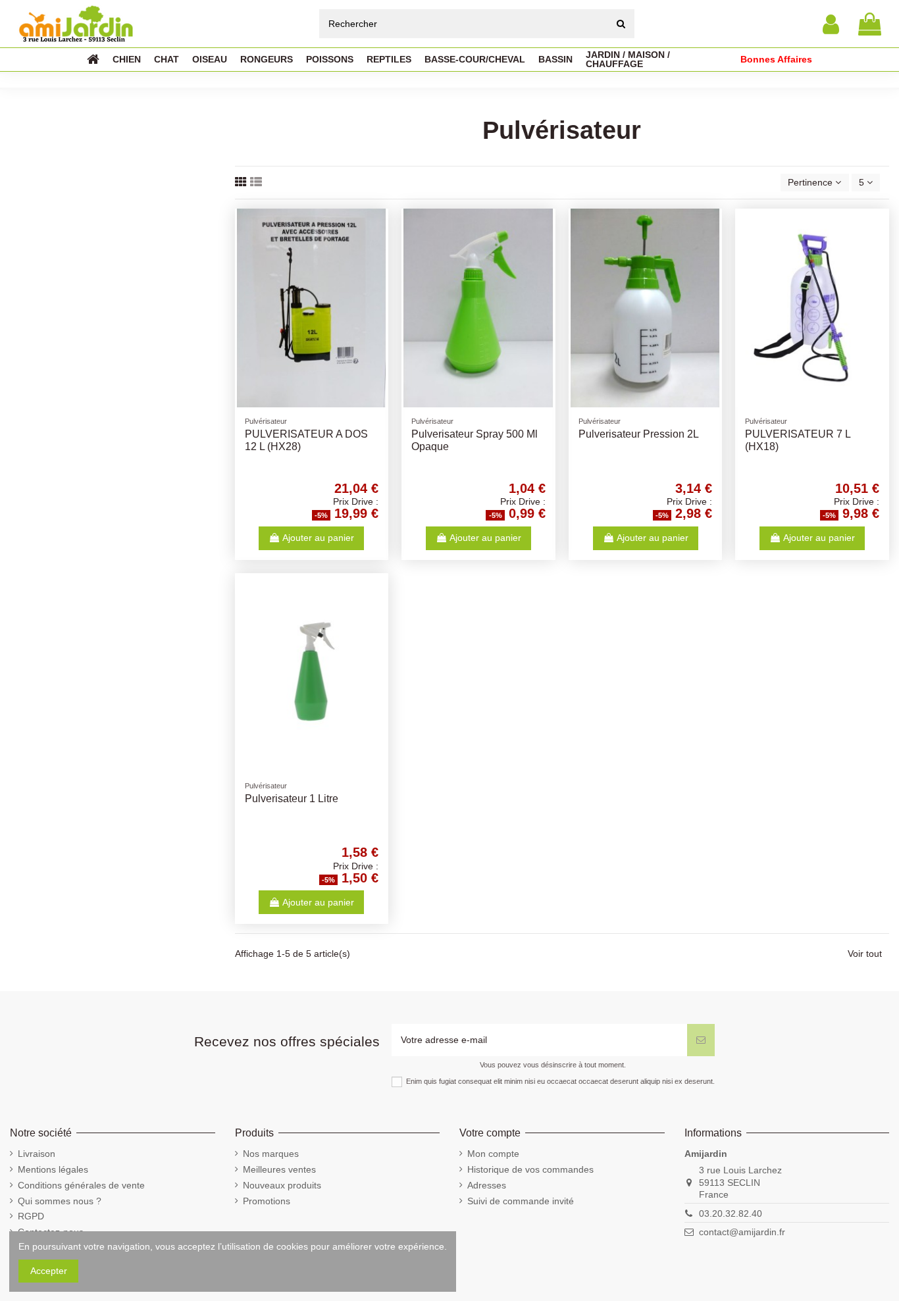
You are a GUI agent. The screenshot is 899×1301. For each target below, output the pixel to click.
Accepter (48, 1270)
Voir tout (865, 953)
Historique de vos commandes (530, 1169)
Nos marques (271, 1153)
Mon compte (493, 1153)
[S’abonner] (701, 1040)
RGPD (31, 1216)
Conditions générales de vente (81, 1185)
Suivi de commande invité (520, 1201)
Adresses (486, 1185)
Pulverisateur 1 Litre (291, 798)
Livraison (36, 1153)
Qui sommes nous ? (59, 1201)
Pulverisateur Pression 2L (638, 434)
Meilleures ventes (279, 1169)
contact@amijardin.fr (742, 1232)
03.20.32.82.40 (730, 1213)
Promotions (266, 1201)
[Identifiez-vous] (831, 24)
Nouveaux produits (282, 1185)
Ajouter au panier (318, 537)
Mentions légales (53, 1169)
